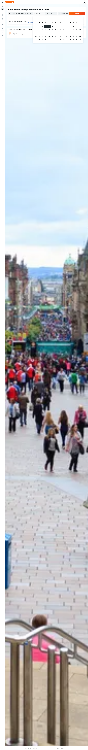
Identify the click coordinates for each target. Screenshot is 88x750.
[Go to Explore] (2, 19)
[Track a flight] (2, 21)
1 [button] (42, 26)
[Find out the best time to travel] (2, 24)
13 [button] (35, 33)
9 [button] (76, 29)
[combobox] (22, 13)
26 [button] (55, 36)
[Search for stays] (2, 9)
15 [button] (42, 33)
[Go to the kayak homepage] (9, 2)
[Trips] (2, 28)
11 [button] (52, 29)
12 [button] (55, 29)
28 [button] (39, 39)
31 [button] (80, 39)
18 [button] (52, 33)
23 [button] (45, 36)
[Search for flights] (2, 6)
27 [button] (36, 39)
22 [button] (42, 36)
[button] (2, 2)
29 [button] (42, 39)
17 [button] (49, 33)
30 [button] (45, 39)
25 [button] (52, 36)
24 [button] (49, 36)
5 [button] (55, 26)
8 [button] (42, 29)
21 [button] (39, 36)
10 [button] (49, 29)
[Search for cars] (2, 12)
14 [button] (39, 33)
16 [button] (45, 33)
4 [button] (52, 26)
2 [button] (76, 26)
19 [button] (55, 33)
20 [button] (36, 36)
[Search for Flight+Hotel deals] (2, 15)
